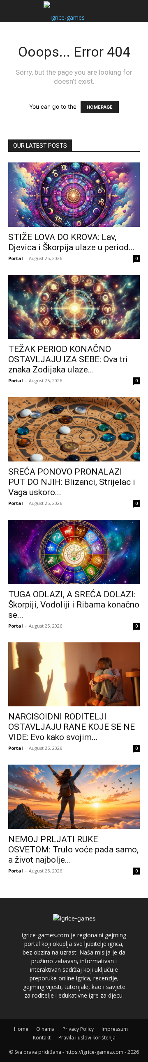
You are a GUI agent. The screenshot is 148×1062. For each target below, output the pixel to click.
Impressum (115, 1028)
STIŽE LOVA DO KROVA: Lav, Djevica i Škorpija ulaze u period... (71, 242)
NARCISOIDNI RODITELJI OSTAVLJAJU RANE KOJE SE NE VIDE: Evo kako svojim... (71, 727)
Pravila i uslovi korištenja (87, 1037)
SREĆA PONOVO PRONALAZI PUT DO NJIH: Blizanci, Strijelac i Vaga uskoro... (71, 482)
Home (21, 1028)
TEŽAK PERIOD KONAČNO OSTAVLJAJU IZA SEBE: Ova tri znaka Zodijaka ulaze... (68, 359)
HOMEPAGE (100, 107)
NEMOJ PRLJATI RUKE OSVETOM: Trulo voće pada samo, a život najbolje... (73, 849)
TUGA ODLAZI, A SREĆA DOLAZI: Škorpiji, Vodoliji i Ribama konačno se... (73, 604)
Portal (15, 258)
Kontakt (42, 1037)
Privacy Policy (78, 1028)
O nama (45, 1028)
